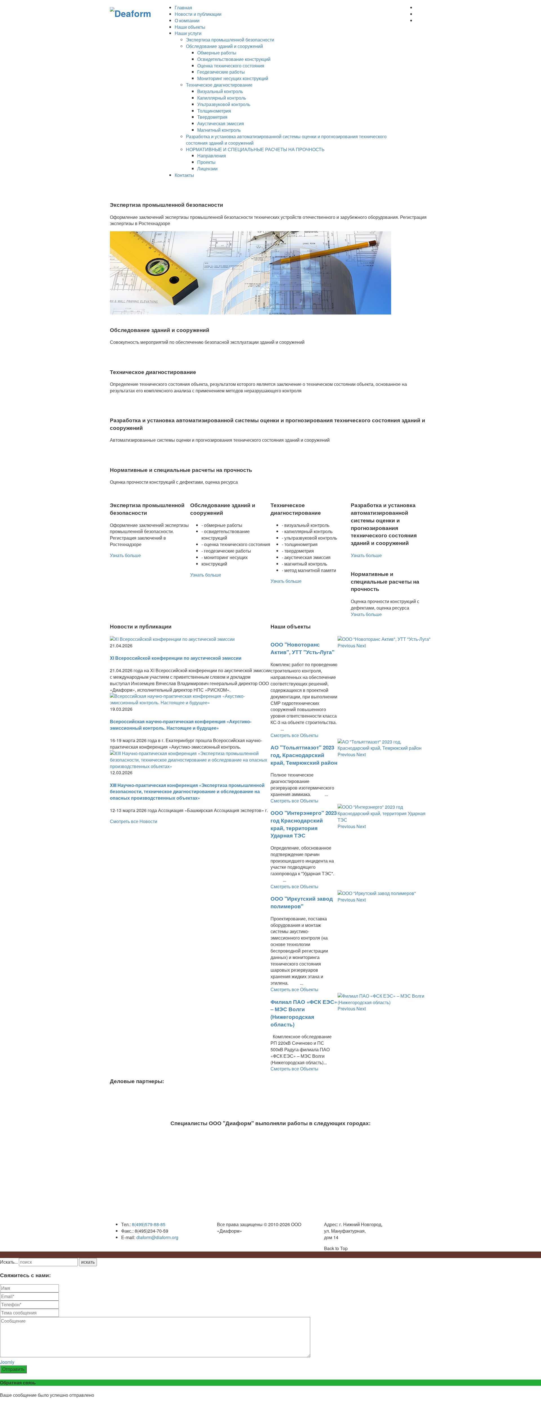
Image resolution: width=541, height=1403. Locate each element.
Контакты (184, 175)
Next (361, 645)
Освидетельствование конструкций (233, 59)
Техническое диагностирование (219, 85)
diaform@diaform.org (157, 1237)
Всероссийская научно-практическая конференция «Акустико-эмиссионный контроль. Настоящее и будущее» (180, 724)
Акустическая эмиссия (220, 123)
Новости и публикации (198, 14)
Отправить (13, 1369)
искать (88, 1262)
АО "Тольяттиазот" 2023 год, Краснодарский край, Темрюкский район (303, 755)
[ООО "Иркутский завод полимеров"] (377, 893)
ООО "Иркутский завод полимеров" (301, 902)
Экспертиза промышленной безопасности (230, 39)
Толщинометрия (214, 110)
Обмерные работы (216, 52)
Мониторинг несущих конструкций (232, 78)
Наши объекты (190, 27)
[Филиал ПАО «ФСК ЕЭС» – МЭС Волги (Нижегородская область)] (384, 998)
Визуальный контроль (220, 91)
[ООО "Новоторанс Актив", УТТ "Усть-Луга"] (384, 638)
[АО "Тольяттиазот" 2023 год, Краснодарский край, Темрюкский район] (384, 744)
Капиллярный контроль (221, 97)
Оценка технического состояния (230, 65)
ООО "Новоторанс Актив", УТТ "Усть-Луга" (302, 648)
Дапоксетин (12, 1254)
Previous (346, 645)
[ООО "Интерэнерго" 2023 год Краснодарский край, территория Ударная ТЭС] (384, 813)
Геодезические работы (221, 72)
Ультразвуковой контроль (223, 104)
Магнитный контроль (219, 130)
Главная (183, 7)
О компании (187, 20)
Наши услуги (188, 33)
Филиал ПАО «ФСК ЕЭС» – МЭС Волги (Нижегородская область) (303, 1013)
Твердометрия (212, 117)
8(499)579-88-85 (148, 1224)
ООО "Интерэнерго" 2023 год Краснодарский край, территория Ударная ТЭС (303, 824)
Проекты (206, 162)
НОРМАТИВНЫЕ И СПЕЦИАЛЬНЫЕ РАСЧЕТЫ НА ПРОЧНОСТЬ (255, 149)
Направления (211, 155)
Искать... (9, 1262)
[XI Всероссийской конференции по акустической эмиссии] (172, 638)
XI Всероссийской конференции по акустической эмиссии (175, 658)
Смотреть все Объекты (294, 735)
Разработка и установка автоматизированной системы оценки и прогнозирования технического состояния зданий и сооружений (286, 139)
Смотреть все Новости (133, 821)
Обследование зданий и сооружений (224, 46)
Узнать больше (125, 555)
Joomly (7, 1362)
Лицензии (207, 168)
